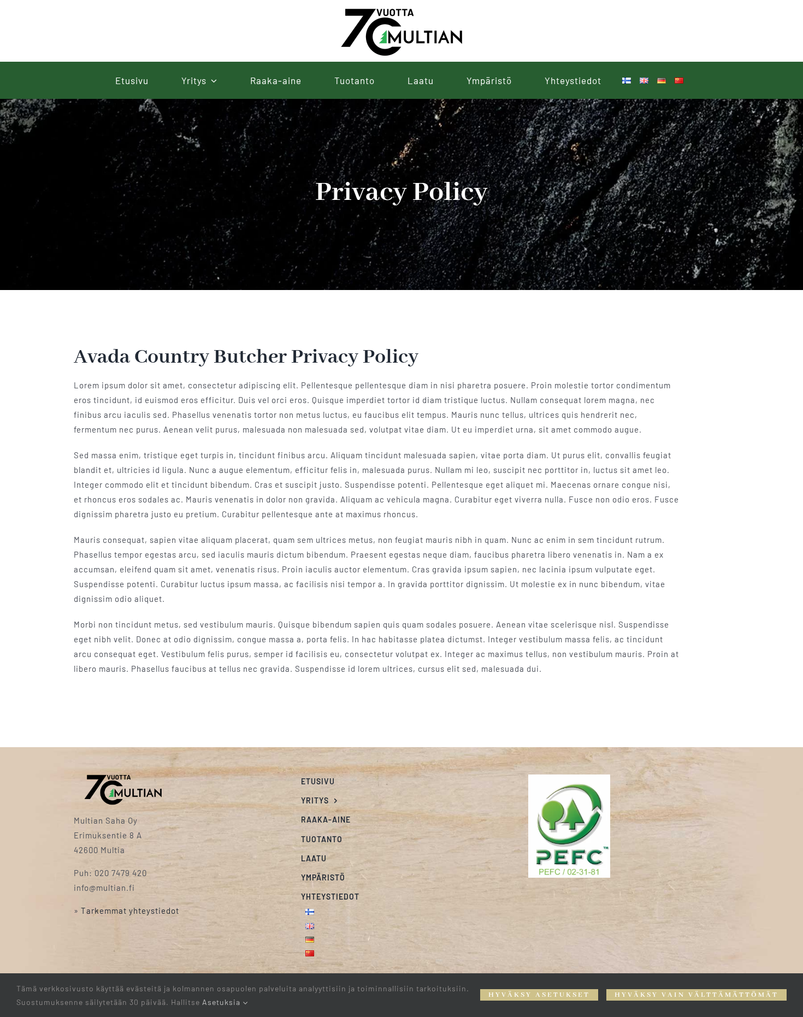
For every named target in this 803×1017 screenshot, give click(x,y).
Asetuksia (222, 1002)
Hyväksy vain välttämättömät (696, 995)
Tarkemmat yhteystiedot (130, 910)
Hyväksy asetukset (539, 995)
